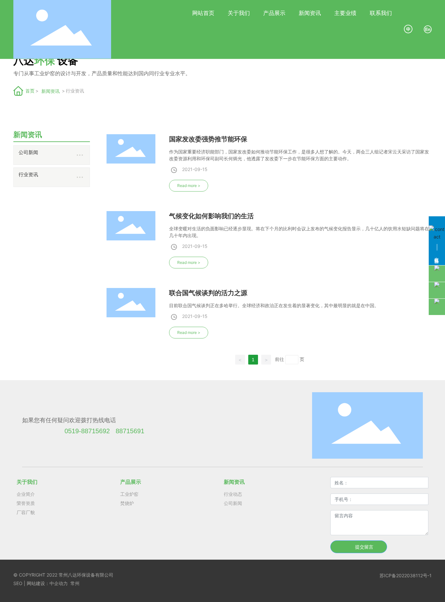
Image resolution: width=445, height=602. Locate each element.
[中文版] (408, 29)
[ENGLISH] (428, 29)
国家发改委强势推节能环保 (208, 139)
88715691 (130, 431)
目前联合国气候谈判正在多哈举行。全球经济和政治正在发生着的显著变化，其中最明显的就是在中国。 (274, 305)
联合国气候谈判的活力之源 (208, 292)
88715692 (95, 431)
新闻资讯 (50, 91)
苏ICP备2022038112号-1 (406, 575)
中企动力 (59, 583)
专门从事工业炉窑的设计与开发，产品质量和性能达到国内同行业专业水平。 (102, 73)
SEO (17, 583)
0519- (73, 431)
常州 (74, 583)
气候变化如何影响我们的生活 (211, 216)
